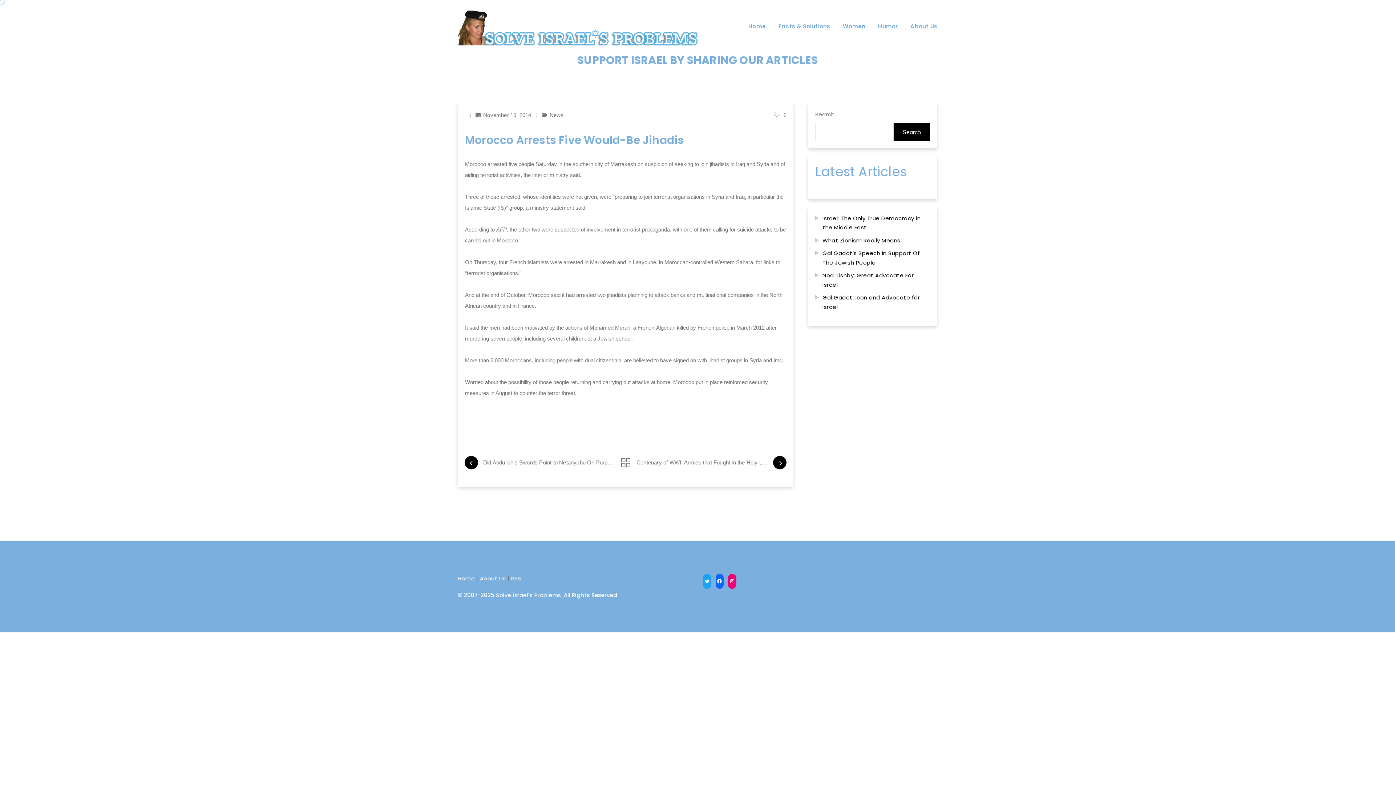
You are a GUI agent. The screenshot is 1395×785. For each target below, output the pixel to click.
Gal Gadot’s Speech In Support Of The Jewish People (871, 257)
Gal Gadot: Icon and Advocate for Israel (871, 302)
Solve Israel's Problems (528, 595)
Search (824, 114)
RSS (516, 578)
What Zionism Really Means (861, 240)
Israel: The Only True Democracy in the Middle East (871, 223)
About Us (493, 578)
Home (466, 578)
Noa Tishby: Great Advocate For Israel (868, 280)
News (557, 115)
